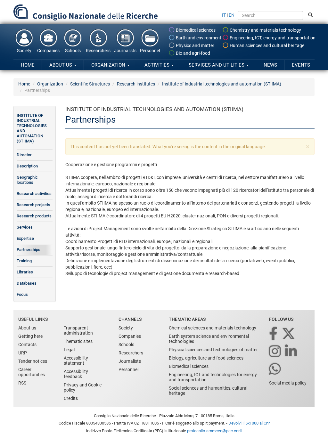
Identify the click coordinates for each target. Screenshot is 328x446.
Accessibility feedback (76, 374)
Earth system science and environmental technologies (209, 339)
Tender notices (32, 361)
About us (61, 65)
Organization (109, 65)
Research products (34, 216)
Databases (27, 283)
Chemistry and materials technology (265, 30)
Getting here (30, 336)
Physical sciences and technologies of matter (213, 349)
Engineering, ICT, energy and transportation (272, 37)
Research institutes (136, 83)
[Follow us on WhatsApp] (275, 369)
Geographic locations (27, 180)
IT (224, 15)
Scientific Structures (90, 83)
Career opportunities (31, 372)
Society (24, 50)
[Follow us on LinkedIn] (291, 352)
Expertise (25, 238)
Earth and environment (198, 37)
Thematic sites (78, 341)
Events (301, 65)
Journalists (125, 50)
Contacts (27, 344)
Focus (22, 294)
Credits (71, 398)
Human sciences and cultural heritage (266, 45)
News (270, 65)
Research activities (34, 193)
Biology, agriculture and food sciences (206, 358)
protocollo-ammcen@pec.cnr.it (214, 430)
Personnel (150, 50)
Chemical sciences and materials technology (212, 327)
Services (25, 227)
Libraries (25, 272)
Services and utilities (217, 65)
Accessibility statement (76, 360)
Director (24, 154)
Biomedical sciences (195, 30)
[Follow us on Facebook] (273, 334)
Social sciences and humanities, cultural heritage (208, 390)
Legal (69, 349)
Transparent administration (78, 330)
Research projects (33, 204)
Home (28, 65)
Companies (48, 50)
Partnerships (28, 249)
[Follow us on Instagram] (275, 352)
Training (24, 260)
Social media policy (288, 382)
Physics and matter (194, 45)
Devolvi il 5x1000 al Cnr (249, 423)
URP (22, 352)
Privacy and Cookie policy (83, 387)
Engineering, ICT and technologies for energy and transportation (213, 377)
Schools (73, 50)
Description (27, 166)
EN (231, 15)
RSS (22, 382)
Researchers (98, 50)
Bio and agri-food (192, 53)
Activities (157, 65)
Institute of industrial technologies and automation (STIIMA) (221, 83)
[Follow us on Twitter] (289, 334)
